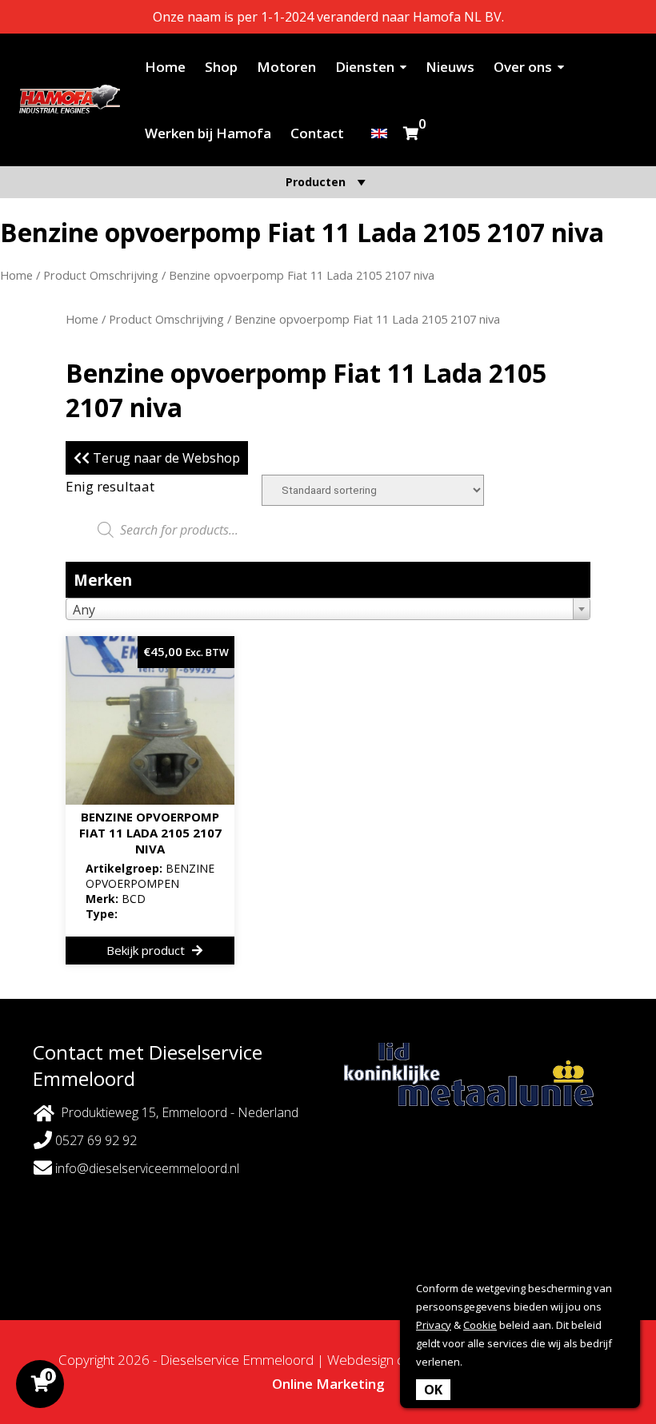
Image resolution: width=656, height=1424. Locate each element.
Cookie (480, 1325)
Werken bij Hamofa (208, 133)
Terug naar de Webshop (165, 458)
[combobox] (328, 609)
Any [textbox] (84, 610)
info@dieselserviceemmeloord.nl (145, 1168)
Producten (316, 181)
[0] (410, 133)
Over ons (523, 67)
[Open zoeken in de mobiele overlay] (328, 530)
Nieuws (450, 67)
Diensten (364, 67)
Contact (317, 133)
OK (433, 1389)
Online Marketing (328, 1383)
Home (165, 67)
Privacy (433, 1325)
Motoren (286, 67)
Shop (221, 67)
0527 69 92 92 (94, 1140)
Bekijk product (147, 950)
